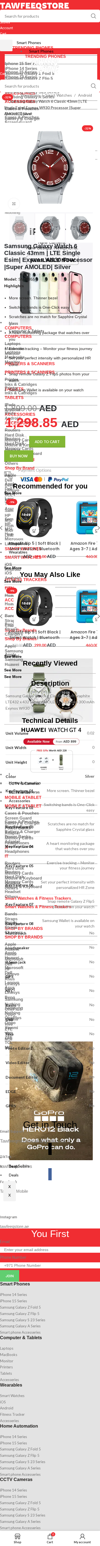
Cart (3, 34)
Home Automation (19, 1426)
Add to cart (47, 442)
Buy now (19, 456)
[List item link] (50, 1295)
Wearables (30, 95)
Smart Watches (59, 95)
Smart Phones (29, 42)
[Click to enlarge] (13, 203)
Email (5, 1241)
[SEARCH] (93, 16)
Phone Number (13, 1257)
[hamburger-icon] (6, 45)
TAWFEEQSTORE (34, 5)
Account (6, 28)
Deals (14, 1175)
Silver (89, 776)
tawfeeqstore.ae (14, 1226)
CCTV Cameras (16, 1479)
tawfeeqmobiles (16, 1166)
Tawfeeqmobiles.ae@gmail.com (33, 1141)
